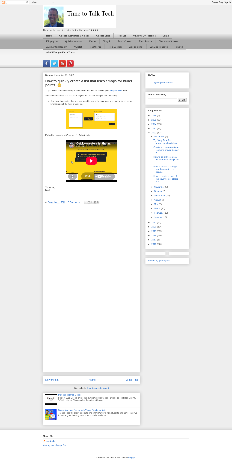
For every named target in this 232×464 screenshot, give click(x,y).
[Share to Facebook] (94, 202)
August (158, 200)
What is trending (159, 47)
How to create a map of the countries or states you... (165, 179)
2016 (154, 244)
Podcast (121, 35)
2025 (154, 120)
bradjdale (50, 441)
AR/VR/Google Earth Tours (60, 52)
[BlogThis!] (88, 202)
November (159, 187)
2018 (154, 235)
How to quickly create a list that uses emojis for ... (166, 159)
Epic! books (145, 41)
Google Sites (103, 35)
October (158, 191)
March (157, 208)
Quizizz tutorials (74, 41)
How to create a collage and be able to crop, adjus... (165, 169)
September (160, 195)
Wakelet (78, 47)
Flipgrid (107, 41)
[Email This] (85, 202)
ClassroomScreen (168, 41)
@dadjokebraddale (163, 82)
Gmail (166, 35)
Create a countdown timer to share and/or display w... (166, 150)
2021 (154, 222)
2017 (154, 239)
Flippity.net (52, 41)
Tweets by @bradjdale (159, 260)
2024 (154, 124)
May (156, 204)
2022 (154, 132)
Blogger (131, 457)
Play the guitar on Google (69, 395)
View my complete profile (54, 445)
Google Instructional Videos (74, 35)
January (158, 217)
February (159, 213)
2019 (154, 231)
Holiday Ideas (115, 47)
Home (49, 35)
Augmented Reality (56, 47)
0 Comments (74, 202)
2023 (154, 128)
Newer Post (51, 379)
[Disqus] (91, 248)
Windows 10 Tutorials (144, 35)
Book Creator (125, 41)
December (159, 136)
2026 (154, 115)
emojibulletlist (116, 90)
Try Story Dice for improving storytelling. (165, 141)
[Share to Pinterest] (97, 202)
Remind (179, 47)
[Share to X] (91, 202)
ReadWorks (95, 47)
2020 (154, 226)
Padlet (92, 41)
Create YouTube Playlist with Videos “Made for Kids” (82, 410)
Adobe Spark (136, 47)
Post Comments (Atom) (98, 388)
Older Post (132, 379)
